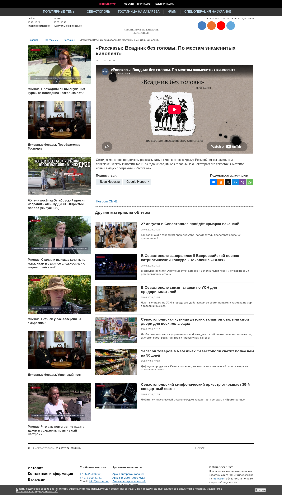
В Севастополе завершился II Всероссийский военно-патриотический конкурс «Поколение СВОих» (190, 258)
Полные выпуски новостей (129, 481)
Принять (260, 490)
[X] (228, 182)
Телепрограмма (164, 4)
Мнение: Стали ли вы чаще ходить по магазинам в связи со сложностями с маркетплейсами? (57, 263)
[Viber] (242, 182)
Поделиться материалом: (229, 175)
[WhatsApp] (250, 182)
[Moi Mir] (235, 182)
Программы (144, 4)
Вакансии (36, 479)
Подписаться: (106, 175)
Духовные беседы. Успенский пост (55, 374)
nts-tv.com (219, 478)
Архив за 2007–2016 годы (128, 477)
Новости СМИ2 (107, 201)
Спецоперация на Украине (207, 11)
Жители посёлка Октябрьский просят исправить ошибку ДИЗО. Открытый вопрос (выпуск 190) (56, 204)
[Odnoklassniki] (220, 182)
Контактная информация (50, 474)
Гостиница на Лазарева (139, 11)
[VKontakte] (213, 182)
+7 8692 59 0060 (90, 473)
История (35, 468)
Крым (171, 11)
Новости (128, 4)
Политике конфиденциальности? (37, 491)
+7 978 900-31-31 (91, 477)
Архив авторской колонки (128, 473)
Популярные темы (59, 11)
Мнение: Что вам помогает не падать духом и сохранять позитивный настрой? (56, 430)
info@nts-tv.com (99, 481)
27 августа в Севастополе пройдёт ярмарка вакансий (190, 224)
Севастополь (98, 11)
